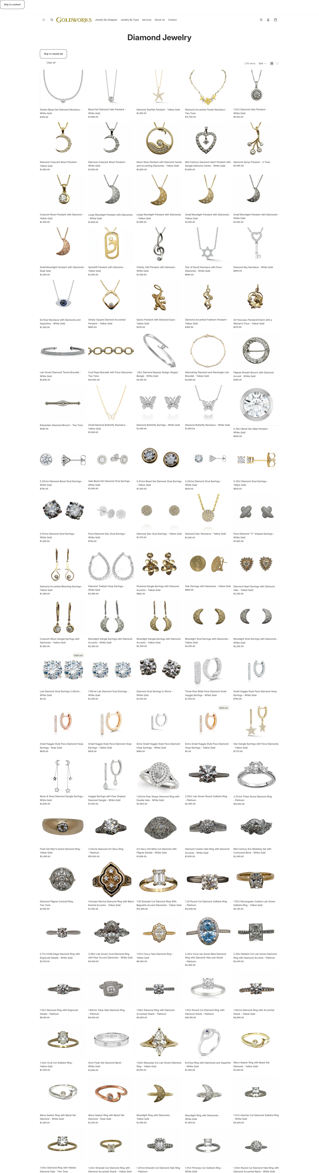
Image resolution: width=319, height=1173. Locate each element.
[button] (262, 63)
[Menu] (44, 20)
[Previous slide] (45, 88)
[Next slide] (81, 88)
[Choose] (274, 101)
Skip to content (12, 4)
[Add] (80, 101)
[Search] (51, 19)
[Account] (268, 19)
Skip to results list (53, 53)
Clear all (51, 62)
